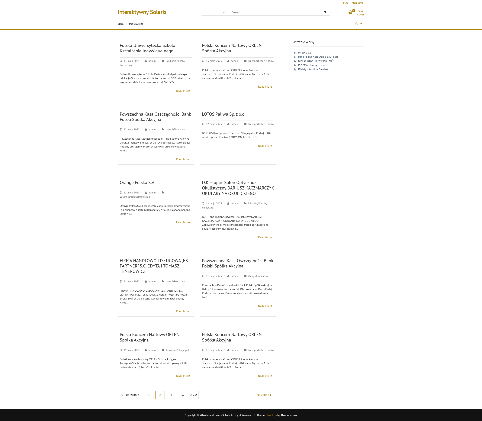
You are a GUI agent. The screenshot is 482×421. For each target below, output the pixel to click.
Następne (263, 395)
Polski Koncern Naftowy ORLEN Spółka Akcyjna (232, 48)
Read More (183, 90)
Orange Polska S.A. (138, 182)
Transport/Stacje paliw (261, 61)
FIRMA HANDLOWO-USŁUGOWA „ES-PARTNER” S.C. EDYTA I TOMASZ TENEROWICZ (155, 266)
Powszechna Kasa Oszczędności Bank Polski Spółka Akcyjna (155, 116)
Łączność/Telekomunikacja (135, 196)
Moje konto (357, 2)
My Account (358, 23)
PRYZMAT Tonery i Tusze (312, 65)
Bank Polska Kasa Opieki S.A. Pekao (318, 56)
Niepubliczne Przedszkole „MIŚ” (316, 61)
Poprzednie (132, 395)
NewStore (271, 415)
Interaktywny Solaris (142, 11)
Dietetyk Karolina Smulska (313, 69)
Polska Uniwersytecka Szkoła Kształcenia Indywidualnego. (147, 48)
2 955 (194, 395)
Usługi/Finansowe (176, 129)
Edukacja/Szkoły (175, 61)
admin (152, 61)
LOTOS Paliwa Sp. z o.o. (224, 114)
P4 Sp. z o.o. (305, 52)
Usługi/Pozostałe (175, 281)
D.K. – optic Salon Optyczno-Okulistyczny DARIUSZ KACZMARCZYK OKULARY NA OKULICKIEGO (238, 188)
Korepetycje (126, 65)
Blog (345, 2)
